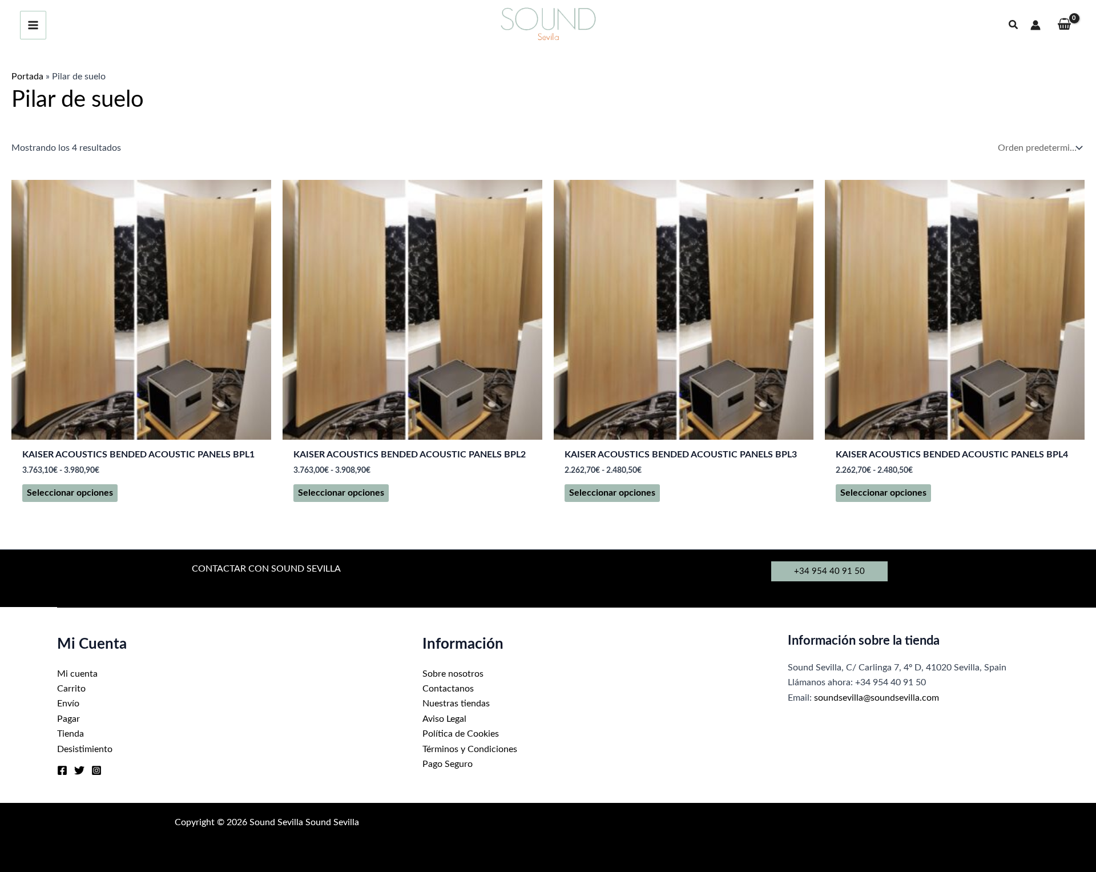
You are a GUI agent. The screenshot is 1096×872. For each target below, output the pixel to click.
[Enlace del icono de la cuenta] (1035, 25)
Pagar (68, 719)
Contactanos (448, 688)
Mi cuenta (77, 673)
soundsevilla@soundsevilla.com (876, 697)
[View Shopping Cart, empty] (1064, 25)
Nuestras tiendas (456, 703)
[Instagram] (96, 770)
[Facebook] (62, 770)
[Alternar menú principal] (33, 25)
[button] (1014, 25)
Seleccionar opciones (70, 492)
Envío (68, 703)
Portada (27, 76)
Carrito (71, 688)
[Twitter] (79, 770)
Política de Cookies (460, 733)
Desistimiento (84, 749)
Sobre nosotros (452, 673)
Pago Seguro (447, 764)
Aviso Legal (444, 719)
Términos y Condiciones (469, 749)
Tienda (70, 733)
